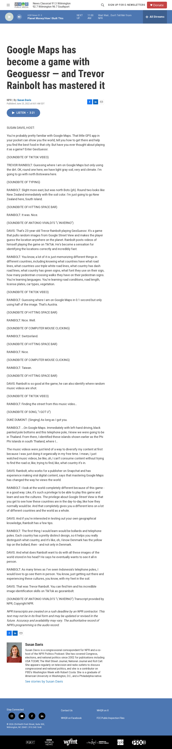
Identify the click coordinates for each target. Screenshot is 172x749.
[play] (9, 17)
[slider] (24, 17)
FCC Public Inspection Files (110, 718)
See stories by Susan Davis (44, 681)
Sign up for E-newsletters (126, 5)
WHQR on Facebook (71, 718)
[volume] (19, 17)
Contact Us (67, 710)
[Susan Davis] (14, 652)
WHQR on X (103, 710)
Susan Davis (24, 100)
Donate (158, 5)
